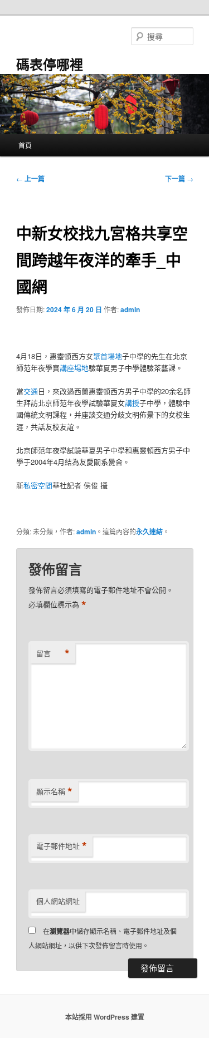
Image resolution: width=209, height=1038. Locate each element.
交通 (30, 391)
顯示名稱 (54, 791)
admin (130, 309)
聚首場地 (107, 356)
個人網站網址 (58, 901)
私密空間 (37, 485)
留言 (53, 653)
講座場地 (74, 367)
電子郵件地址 (61, 846)
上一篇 (30, 179)
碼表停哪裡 (49, 64)
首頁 (25, 145)
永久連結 (149, 532)
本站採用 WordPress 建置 (104, 1017)
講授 (132, 402)
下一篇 (179, 179)
